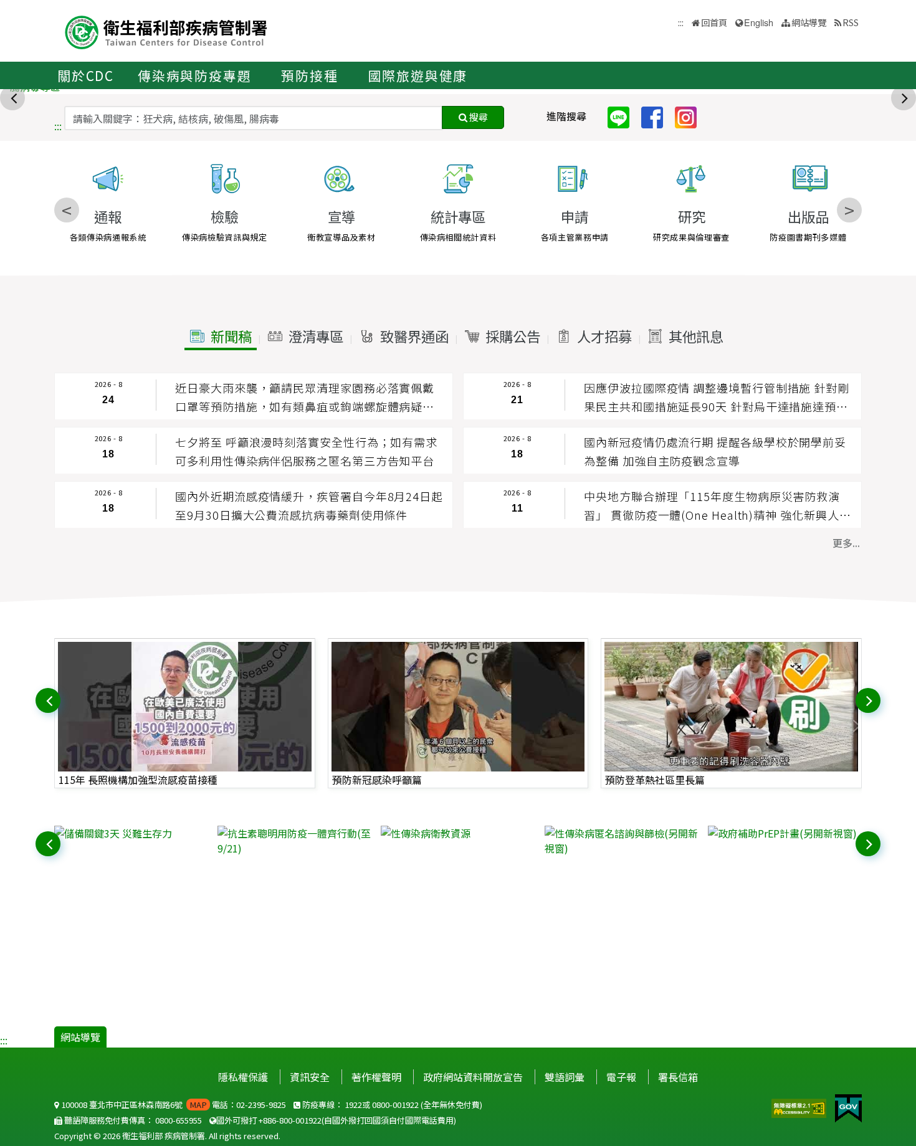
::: (58, 125)
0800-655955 (178, 1120)
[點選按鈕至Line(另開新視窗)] (623, 116)
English (758, 22)
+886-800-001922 (290, 1120)
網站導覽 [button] (808, 22)
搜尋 (477, 116)
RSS (850, 22)
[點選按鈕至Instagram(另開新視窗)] (690, 116)
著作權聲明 (376, 1076)
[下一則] (905, 96)
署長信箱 (678, 1076)
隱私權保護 (243, 1076)
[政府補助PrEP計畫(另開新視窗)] (785, 833)
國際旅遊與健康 (418, 75)
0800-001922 (395, 1104)
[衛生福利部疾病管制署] (166, 31)
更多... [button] (846, 542)
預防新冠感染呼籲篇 (377, 779)
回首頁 (714, 22)
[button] (220, 336)
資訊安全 (310, 1076)
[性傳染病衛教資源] (458, 833)
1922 (353, 1104)
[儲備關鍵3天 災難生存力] (131, 833)
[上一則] (13, 96)
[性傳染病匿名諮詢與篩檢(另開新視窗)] (622, 841)
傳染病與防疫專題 (194, 75)
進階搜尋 (566, 115)
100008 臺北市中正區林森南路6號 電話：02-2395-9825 (172, 1104)
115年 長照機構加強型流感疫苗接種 (138, 779)
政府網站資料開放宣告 (473, 1076)
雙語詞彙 (564, 1076)
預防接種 (309, 75)
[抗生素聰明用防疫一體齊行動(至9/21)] (294, 841)
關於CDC (85, 75)
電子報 (621, 1076)
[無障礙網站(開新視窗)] (800, 1106)
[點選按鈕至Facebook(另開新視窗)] (656, 116)
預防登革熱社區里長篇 (655, 779)
